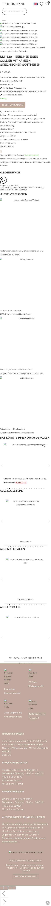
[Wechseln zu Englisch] (36, 4)
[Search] (4, 18)
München (4, 165)
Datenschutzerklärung (32, 865)
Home (2, 48)
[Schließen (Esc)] (14, 887)
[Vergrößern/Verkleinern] (2, 887)
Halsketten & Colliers (37, 159)
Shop (9, 48)
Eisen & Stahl (44, 162)
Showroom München (14, 762)
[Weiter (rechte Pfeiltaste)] (4, 902)
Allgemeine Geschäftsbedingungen (25, 867)
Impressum (12, 865)
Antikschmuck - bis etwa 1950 (24, 162)
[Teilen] (10, 887)
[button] (11, 111)
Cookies (26, 870)
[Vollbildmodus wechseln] (6, 887)
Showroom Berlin (13, 791)
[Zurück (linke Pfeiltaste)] (4, 893)
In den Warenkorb (13, 105)
